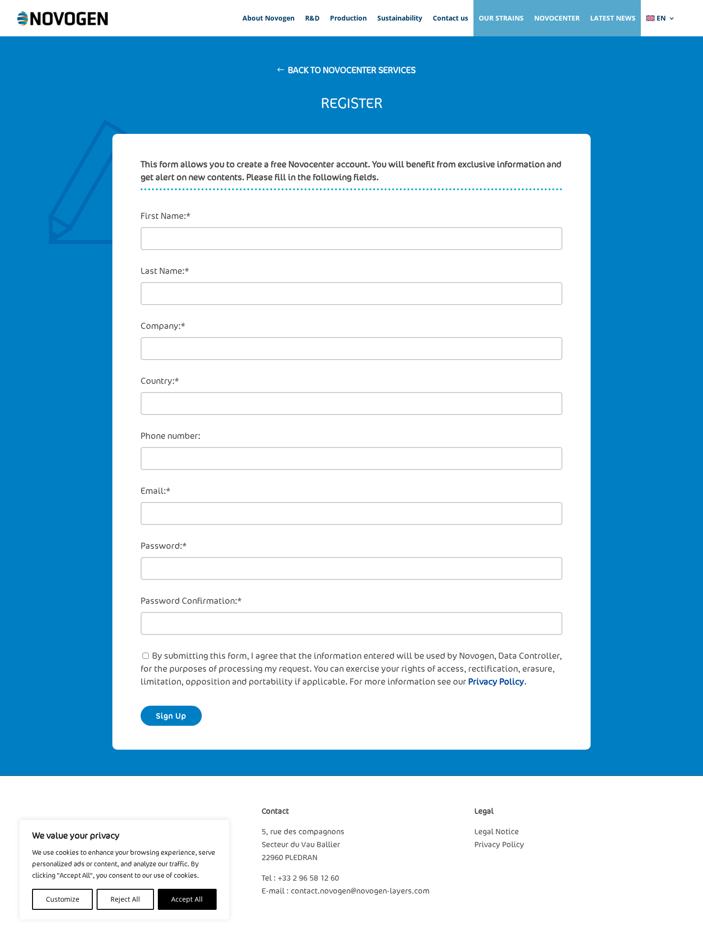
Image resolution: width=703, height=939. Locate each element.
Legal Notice (496, 831)
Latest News (613, 17)
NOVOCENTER (557, 17)
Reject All (125, 899)
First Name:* (165, 215)
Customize (62, 899)
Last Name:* (165, 270)
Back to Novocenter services (352, 70)
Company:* (163, 325)
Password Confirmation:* (191, 600)
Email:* (155, 490)
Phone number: (170, 435)
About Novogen (268, 17)
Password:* (164, 545)
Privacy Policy (496, 681)
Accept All (187, 899)
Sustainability (399, 17)
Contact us (450, 17)
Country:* (160, 380)
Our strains (501, 17)
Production (348, 17)
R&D (312, 17)
